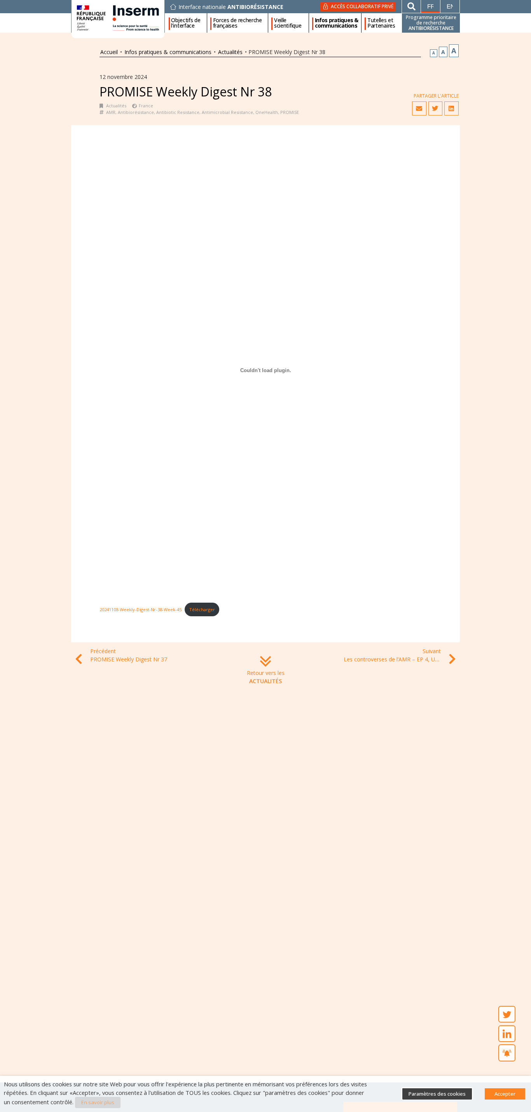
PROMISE (289, 112)
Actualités (230, 52)
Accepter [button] (504, 1093)
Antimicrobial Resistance (227, 112)
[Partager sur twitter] (435, 108)
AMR (110, 112)
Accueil (109, 52)
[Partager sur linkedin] (451, 108)
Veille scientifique (287, 22)
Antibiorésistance (136, 112)
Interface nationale (230, 7)
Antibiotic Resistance (177, 112)
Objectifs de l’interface (185, 22)
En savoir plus (97, 1102)
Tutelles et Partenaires (381, 22)
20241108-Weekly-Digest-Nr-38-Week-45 (141, 609)
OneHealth (266, 112)
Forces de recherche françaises (237, 22)
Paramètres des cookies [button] (437, 1093)
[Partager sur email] (419, 108)
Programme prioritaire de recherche (431, 22)
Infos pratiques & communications (336, 22)
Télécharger (202, 609)
